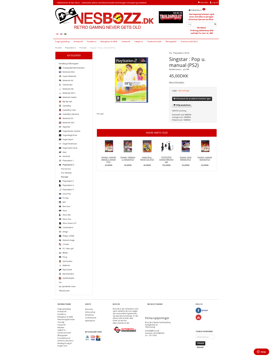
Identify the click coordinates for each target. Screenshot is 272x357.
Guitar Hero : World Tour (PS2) (147, 158)
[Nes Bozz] (105, 18)
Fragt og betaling (62, 41)
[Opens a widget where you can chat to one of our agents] (261, 352)
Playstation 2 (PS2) (181, 53)
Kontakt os (91, 41)
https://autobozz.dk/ (121, 323)
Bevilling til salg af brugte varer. (65, 344)
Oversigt (61, 322)
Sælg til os (138, 41)
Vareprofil (126, 41)
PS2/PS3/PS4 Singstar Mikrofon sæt (166, 159)
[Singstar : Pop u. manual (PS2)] (131, 80)
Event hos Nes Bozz (189, 41)
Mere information (176, 82)
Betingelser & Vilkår (109, 41)
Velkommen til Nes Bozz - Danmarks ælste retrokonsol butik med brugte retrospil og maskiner (102, 2)
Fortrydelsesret (64, 338)
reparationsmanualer (123, 316)
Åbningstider (171, 41)
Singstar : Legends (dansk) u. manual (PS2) (108, 159)
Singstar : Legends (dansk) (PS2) (204, 158)
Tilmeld (200, 343)
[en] (61, 34)
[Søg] (215, 24)
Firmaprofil (78, 41)
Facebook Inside (154, 41)
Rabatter (61, 327)
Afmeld (200, 347)
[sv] (65, 34)
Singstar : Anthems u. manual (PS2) (127, 158)
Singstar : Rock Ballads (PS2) (185, 158)
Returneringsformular (66, 319)
